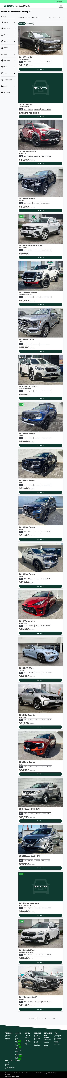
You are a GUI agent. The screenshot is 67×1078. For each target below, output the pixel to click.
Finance (36, 1035)
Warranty (46, 1044)
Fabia (16, 1035)
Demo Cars (27, 1038)
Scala (16, 1036)
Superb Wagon (18, 1054)
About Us (7, 1062)
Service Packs (57, 1044)
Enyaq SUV (16, 1043)
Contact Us (7, 1065)
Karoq (16, 1039)
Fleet (26, 1043)
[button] (61, 6)
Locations (59, 1)
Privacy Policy (8, 1068)
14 (49, 1018)
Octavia (16, 1048)
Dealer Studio (15, 1076)
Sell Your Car (27, 1044)
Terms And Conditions (10, 1067)
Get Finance (40, 69)
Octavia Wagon (18, 1050)
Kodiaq (16, 1056)
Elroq (16, 1041)
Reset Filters (22, 23)
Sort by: (49, 17)
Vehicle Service (47, 1039)
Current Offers (28, 1041)
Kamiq (16, 1038)
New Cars (27, 1037)
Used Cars (27, 1040)
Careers (6, 1064)
